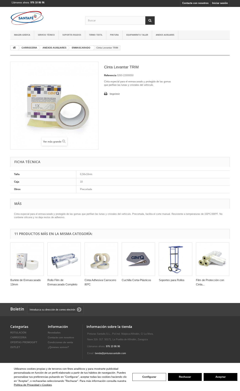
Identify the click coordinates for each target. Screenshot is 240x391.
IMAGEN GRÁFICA (22, 35)
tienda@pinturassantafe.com (110, 353)
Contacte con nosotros (195, 3)
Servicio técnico (46, 35)
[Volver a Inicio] (14, 48)
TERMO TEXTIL (95, 35)
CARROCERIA (18, 337)
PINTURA (114, 35)
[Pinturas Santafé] (45, 18)
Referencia (110, 75)
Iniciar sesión (220, 3)
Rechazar (185, 376)
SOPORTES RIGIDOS (71, 35)
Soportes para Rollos (171, 280)
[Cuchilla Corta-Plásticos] (138, 259)
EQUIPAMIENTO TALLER (137, 35)
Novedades (54, 332)
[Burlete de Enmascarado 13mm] (27, 259)
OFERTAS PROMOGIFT (23, 342)
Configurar (149, 376)
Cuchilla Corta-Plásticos (136, 280)
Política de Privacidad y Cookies (33, 384)
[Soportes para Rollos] (175, 259)
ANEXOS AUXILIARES (165, 35)
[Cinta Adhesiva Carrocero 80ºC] (101, 259)
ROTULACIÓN (18, 332)
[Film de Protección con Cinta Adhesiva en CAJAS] (212, 259)
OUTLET (15, 347)
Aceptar (220, 376)
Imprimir (115, 94)
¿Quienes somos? (58, 347)
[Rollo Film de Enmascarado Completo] (64, 259)
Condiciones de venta (60, 342)
